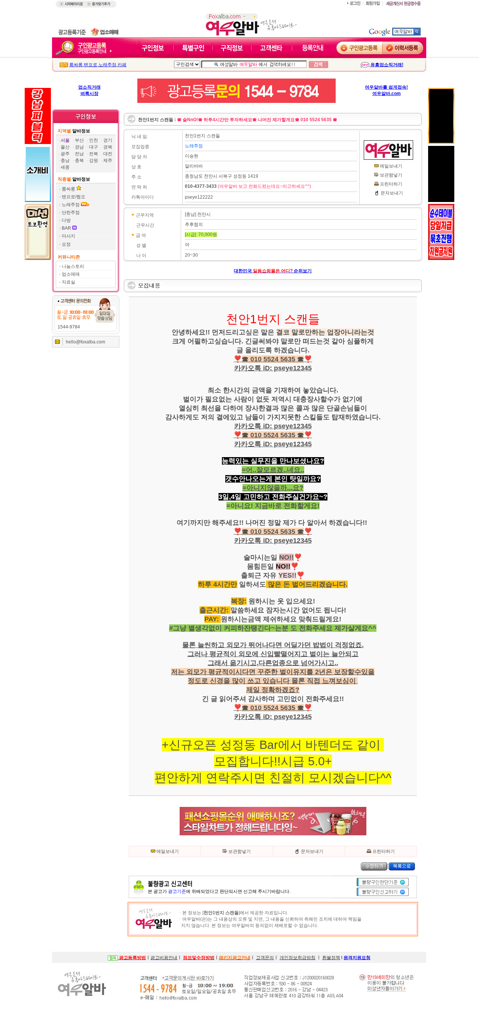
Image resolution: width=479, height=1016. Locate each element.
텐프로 (90, 64)
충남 (65, 160)
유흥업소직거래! (386, 64)
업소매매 (71, 274)
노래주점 (107, 64)
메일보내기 (391, 166)
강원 (93, 160)
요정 (66, 244)
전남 (79, 153)
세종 (65, 167)
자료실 (68, 282)
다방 (66, 220)
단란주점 (71, 212)
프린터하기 (391, 184)
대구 (93, 147)
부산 (79, 140)
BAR (67, 228)
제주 (107, 160)
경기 (107, 140)
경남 (79, 147)
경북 (107, 147)
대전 (107, 153)
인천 (93, 140)
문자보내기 (392, 193)
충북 (79, 160)
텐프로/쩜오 (73, 196)
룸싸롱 (76, 64)
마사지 (68, 236)
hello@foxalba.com (85, 342)
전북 (93, 153)
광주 (65, 153)
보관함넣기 (391, 175)
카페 (122, 64)
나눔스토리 (73, 266)
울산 (65, 147)
